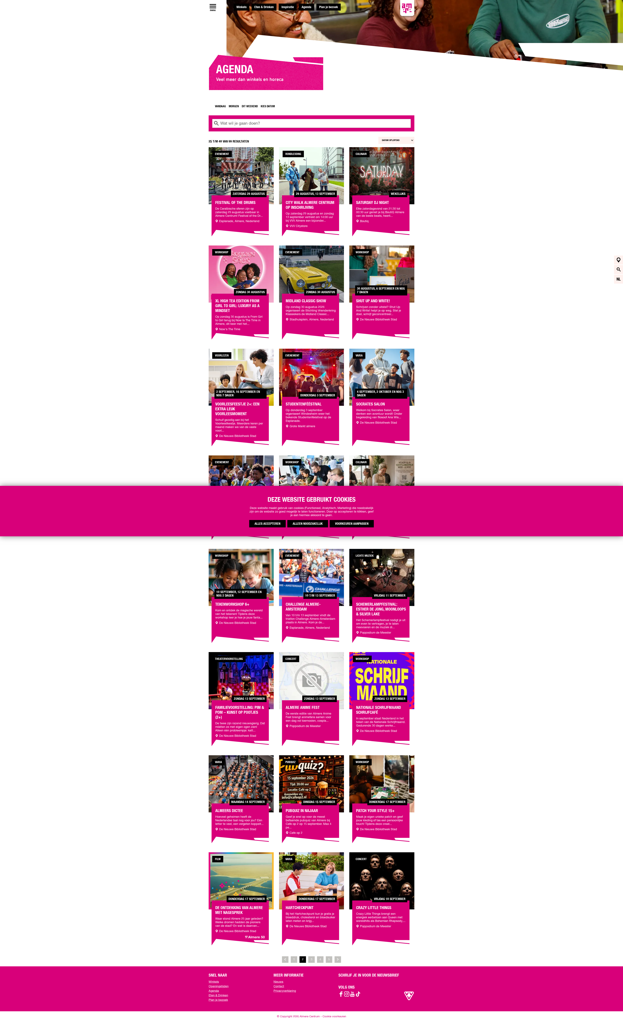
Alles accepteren (267, 523)
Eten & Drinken (264, 7)
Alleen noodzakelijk (308, 523)
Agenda (306, 7)
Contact (279, 986)
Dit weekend (250, 106)
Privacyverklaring (285, 991)
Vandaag (220, 106)
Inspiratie (287, 7)
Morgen (234, 106)
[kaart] (618, 260)
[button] (613, 1012)
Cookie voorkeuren (334, 1016)
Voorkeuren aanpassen (351, 523)
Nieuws (278, 981)
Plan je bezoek (328, 7)
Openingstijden (219, 986)
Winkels (241, 7)
